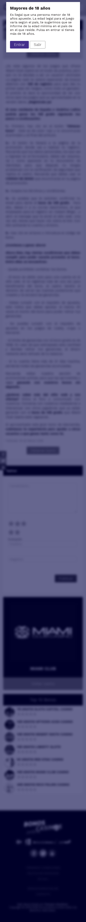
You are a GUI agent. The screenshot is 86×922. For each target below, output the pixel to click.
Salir (37, 44)
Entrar (19, 44)
